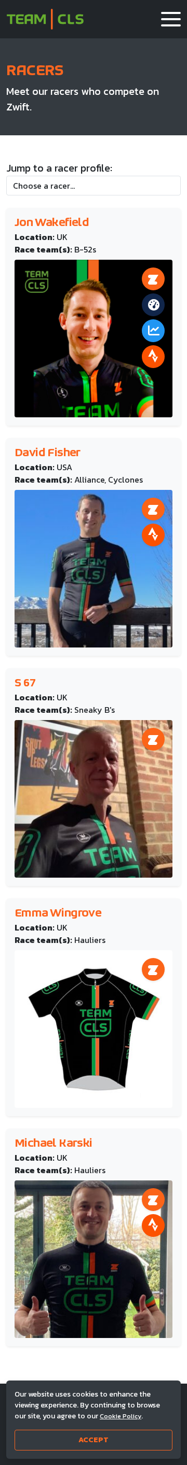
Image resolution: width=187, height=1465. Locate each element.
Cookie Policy (120, 1416)
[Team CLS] (45, 19)
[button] (171, 19)
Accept (93, 1439)
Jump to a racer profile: (59, 168)
